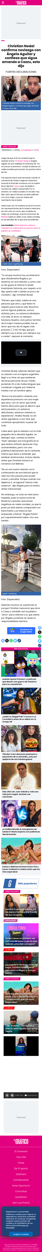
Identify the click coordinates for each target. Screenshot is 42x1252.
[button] (3, 2)
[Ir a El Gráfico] (21, 3)
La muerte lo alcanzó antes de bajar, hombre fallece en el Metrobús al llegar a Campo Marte (21, 969)
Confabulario (21, 1180)
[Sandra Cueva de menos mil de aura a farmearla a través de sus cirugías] (21, 905)
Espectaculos (12, 891)
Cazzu (16, 186)
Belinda (4, 217)
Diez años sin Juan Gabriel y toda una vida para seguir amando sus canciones (20, 794)
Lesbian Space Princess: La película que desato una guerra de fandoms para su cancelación (19, 682)
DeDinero (21, 1174)
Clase (21, 1162)
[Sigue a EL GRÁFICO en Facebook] (18, 1241)
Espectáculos (9, 146)
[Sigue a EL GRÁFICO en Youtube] (23, 1241)
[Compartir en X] (39, 632)
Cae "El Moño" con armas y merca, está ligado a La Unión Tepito (21, 1028)
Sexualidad (10, 920)
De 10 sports (21, 1168)
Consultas (21, 1191)
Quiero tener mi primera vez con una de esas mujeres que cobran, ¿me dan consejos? (21, 941)
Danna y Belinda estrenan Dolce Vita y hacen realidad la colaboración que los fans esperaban (21, 869)
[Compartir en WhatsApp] (39, 636)
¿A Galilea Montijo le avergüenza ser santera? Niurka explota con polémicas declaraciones (21, 832)
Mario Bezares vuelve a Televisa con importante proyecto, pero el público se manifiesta (20, 228)
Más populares (27, 883)
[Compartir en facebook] (39, 628)
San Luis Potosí (21, 1202)
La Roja (9, 950)
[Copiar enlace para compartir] (39, 645)
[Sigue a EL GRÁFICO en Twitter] (20, 1241)
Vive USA (21, 1157)
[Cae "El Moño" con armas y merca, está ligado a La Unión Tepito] (21, 1022)
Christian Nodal (22, 161)
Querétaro (21, 1197)
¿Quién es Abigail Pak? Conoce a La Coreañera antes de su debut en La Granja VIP (19, 719)
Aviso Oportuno (21, 1185)
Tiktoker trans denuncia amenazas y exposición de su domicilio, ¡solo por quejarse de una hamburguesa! (19, 757)
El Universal (21, 1151)
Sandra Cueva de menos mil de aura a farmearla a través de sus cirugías (21, 912)
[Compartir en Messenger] (39, 641)
